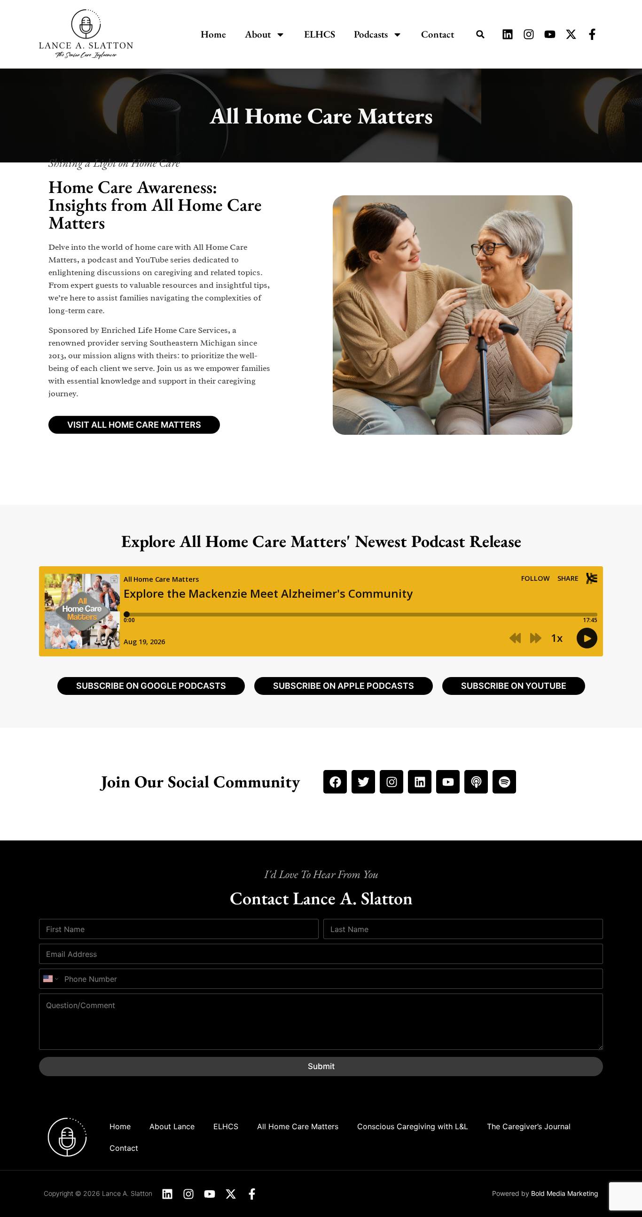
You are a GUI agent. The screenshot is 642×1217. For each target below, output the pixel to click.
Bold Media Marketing (564, 1193)
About (258, 34)
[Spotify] (504, 781)
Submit (321, 1066)
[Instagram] (391, 781)
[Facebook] (335, 781)
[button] (480, 34)
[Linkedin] (419, 781)
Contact (437, 34)
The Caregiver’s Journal (529, 1126)
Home (213, 34)
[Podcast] (476, 781)
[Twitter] (363, 781)
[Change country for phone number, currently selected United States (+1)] (50, 979)
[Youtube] (448, 781)
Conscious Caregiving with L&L (412, 1126)
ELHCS (319, 34)
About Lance (172, 1126)
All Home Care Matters (297, 1126)
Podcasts (371, 34)
